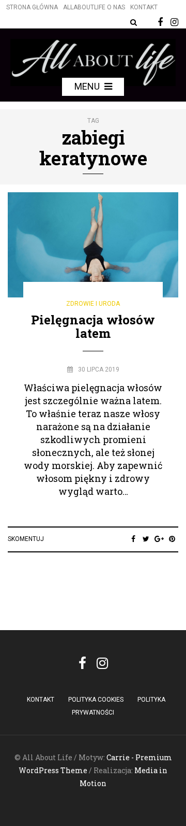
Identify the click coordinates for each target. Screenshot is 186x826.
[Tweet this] (146, 539)
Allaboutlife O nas (94, 7)
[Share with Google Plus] (158, 539)
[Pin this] (171, 539)
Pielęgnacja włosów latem (93, 326)
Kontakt (144, 7)
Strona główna (32, 7)
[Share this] (133, 539)
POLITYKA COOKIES (95, 699)
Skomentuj (26, 539)
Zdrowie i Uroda (93, 304)
